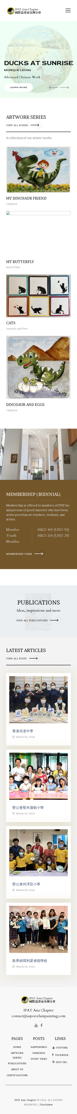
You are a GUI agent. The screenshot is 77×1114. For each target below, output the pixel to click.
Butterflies (13, 267)
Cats (10, 323)
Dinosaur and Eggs (25, 404)
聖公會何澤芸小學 (26, 884)
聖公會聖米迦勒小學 (28, 808)
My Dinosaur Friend (26, 198)
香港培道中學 (22, 731)
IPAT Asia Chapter (25, 1100)
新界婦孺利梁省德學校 (29, 961)
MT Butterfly (20, 262)
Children (11, 204)
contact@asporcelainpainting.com (39, 1016)
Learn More (18, 87)
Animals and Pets (17, 328)
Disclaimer (46, 1104)
